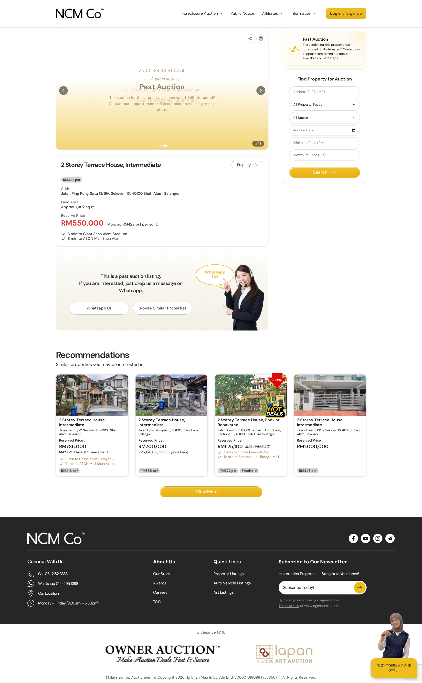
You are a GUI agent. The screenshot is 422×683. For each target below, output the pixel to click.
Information (301, 13)
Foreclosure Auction (200, 13)
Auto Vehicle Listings (232, 583)
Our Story (161, 573)
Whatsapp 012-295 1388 (58, 583)
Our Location (48, 593)
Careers (160, 592)
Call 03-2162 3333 (52, 573)
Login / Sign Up (346, 13)
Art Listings (223, 592)
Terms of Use (289, 605)
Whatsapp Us (99, 308)
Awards (160, 583)
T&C (157, 601)
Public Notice (242, 13)
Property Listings (228, 573)
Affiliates (270, 13)
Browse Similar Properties (162, 308)
